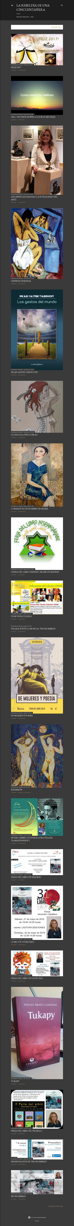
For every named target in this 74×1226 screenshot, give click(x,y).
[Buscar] (62, 5)
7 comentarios (21, 1199)
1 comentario (21, 119)
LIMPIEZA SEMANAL (21, 281)
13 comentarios (22, 1164)
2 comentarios (21, 202)
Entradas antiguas (55, 1206)
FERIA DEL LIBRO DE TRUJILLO (26, 1130)
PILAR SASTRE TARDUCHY (24, 372)
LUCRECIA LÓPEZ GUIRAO (24, 434)
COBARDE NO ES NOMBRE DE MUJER (29, 508)
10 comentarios (22, 843)
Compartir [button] (14, 70)
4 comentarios (21, 70)
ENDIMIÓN (16, 789)
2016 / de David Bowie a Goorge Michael (33, 116)
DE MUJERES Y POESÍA (22, 715)
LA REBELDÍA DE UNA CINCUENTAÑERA (33, 7)
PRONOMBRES (18, 1196)
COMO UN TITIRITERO (22, 941)
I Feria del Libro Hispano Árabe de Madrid (35, 571)
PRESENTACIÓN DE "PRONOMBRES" (29, 1161)
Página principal (23, 17)
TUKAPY (15, 1081)
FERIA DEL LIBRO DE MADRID (26, 877)
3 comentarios (21, 283)
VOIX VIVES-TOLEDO (21, 616)
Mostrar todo (56, 27)
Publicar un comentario (24, 792)
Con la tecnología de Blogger (38, 1217)
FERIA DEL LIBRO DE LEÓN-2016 (27, 978)
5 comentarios (21, 375)
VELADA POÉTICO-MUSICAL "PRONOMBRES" (33, 628)
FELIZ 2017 (16, 67)
